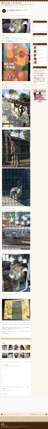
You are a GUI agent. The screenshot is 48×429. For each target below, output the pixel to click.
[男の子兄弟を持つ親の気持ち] (4, 357)
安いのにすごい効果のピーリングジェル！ (4, 351)
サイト (3, 382)
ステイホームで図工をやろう (27, 359)
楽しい (26, 15)
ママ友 (37, 73)
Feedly (3, 424)
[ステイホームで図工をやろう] (27, 357)
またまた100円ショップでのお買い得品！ (16, 359)
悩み (43, 78)
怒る (40, 78)
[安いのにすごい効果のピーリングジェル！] (4, 349)
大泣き (38, 75)
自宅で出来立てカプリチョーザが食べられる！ (27, 351)
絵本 (34, 28)
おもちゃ (43, 70)
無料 (28, 15)
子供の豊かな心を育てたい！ (16, 351)
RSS (1, 424)
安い (41, 77)
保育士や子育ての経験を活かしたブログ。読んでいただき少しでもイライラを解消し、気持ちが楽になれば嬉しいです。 (15, 426)
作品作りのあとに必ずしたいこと (21, 359)
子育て (4, 14)
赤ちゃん (41, 81)
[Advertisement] (40, 13)
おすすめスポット (5, 15)
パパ (43, 72)
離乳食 (36, 82)
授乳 (45, 78)
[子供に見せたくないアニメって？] (10, 349)
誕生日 (38, 81)
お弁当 (9, 15)
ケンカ (41, 72)
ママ (35, 73)
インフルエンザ (36, 72)
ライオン (13, 15)
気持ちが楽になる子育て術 (4, 425)
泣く (41, 80)
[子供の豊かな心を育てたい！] (16, 349)
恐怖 (41, 78)
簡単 (44, 80)
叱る (34, 75)
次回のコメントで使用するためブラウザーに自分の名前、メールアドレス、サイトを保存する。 (16, 386)
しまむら (38, 71)
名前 (3, 376)
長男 (34, 82)
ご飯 (36, 71)
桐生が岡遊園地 (22, 15)
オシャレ (39, 72)
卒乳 (44, 73)
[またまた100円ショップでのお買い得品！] (16, 357)
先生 (42, 73)
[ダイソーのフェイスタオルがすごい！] (10, 357)
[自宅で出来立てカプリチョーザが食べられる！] (27, 349)
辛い (44, 81)
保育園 (40, 73)
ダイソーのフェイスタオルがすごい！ (10, 359)
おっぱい (40, 70)
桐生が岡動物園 (17, 15)
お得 (11, 15)
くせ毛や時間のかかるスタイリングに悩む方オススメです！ (21, 351)
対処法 (35, 78)
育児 (34, 81)
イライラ (41, 71)
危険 (45, 73)
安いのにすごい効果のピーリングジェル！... (40, 36)
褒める (36, 81)
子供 (41, 75)
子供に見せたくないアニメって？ (10, 351)
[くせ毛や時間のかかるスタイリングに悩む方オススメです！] (22, 349)
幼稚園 (37, 78)
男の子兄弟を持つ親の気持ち (4, 359)
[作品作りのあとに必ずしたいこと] (22, 357)
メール (3, 379)
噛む (36, 75)
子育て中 (39, 77)
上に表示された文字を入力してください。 (8, 390)
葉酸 (34, 30)
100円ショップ (36, 70)
